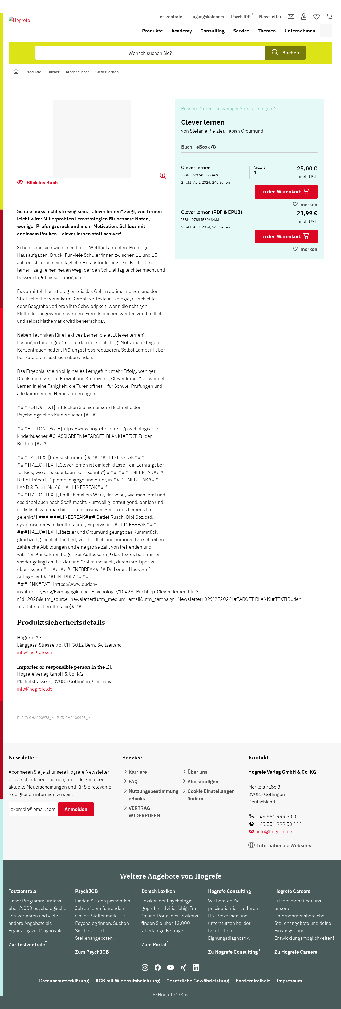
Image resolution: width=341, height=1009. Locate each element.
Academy (181, 31)
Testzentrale (170, 16)
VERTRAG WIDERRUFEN (144, 812)
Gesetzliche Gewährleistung (197, 981)
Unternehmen (300, 31)
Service (241, 31)
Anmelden (75, 809)
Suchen (290, 53)
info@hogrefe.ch (34, 652)
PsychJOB (241, 16)
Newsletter (270, 16)
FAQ (133, 781)
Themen (267, 31)
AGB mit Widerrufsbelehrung (127, 981)
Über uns (198, 772)
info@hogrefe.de (34, 689)
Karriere (138, 772)
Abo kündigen (203, 781)
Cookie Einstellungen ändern (211, 795)
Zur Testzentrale (27, 944)
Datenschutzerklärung (64, 981)
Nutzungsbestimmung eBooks (153, 795)
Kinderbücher (77, 72)
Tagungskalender (208, 16)
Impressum (289, 981)
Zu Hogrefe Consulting (233, 952)
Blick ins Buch (42, 182)
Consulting (212, 31)
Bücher (53, 72)
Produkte (152, 31)
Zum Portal (153, 944)
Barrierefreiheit (253, 981)
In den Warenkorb (282, 192)
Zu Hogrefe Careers (295, 952)
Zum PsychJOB (92, 952)
